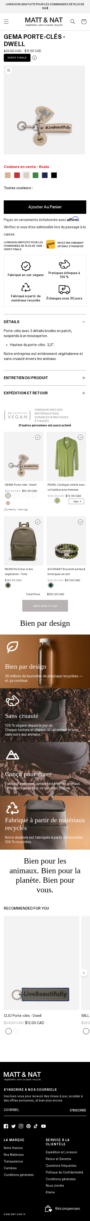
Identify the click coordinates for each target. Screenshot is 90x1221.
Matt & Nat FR (18, 1214)
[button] (72, 21)
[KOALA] (8, 496)
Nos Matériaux (14, 1155)
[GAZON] (21, 496)
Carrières (10, 1168)
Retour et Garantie (58, 1159)
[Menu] (6, 21)
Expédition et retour (26, 393)
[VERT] (51, 585)
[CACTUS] (57, 501)
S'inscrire (78, 1110)
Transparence (13, 1161)
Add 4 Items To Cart (45, 605)
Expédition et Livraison (61, 1152)
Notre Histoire (13, 1148)
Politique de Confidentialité (64, 1172)
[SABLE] (8, 503)
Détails (12, 322)
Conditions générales (19, 1175)
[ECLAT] (16, 1031)
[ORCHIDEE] (86, 1031)
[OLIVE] (8, 585)
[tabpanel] (44, 109)
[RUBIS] (34, 496)
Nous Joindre (55, 1185)
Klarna (50, 1192)
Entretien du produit (26, 378)
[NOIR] (14, 496)
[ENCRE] (28, 496)
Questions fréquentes (61, 1165)
